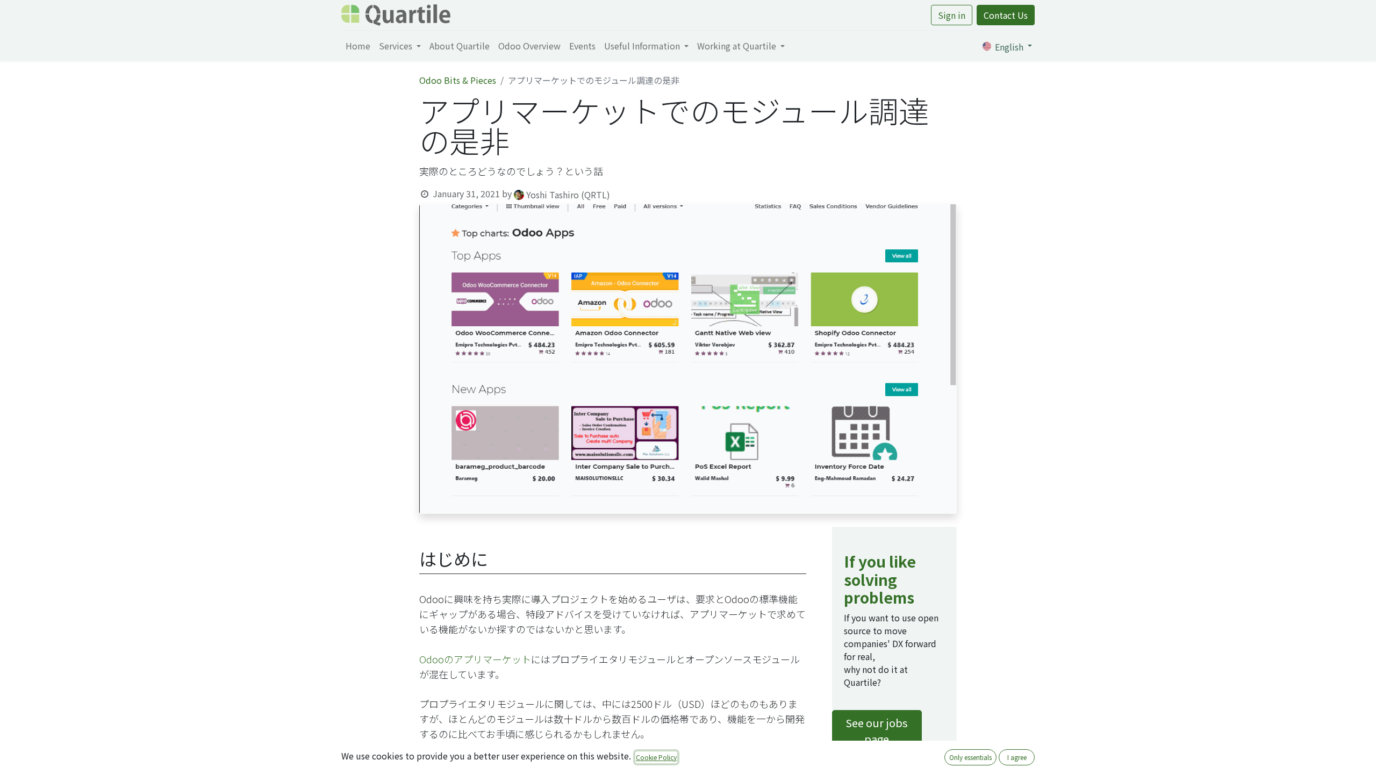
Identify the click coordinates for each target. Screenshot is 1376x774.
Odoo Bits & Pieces (457, 80)
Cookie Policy (656, 757)
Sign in (951, 15)
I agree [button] (1017, 757)
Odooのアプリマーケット (475, 659)
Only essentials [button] (970, 757)
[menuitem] (358, 45)
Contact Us (1006, 15)
